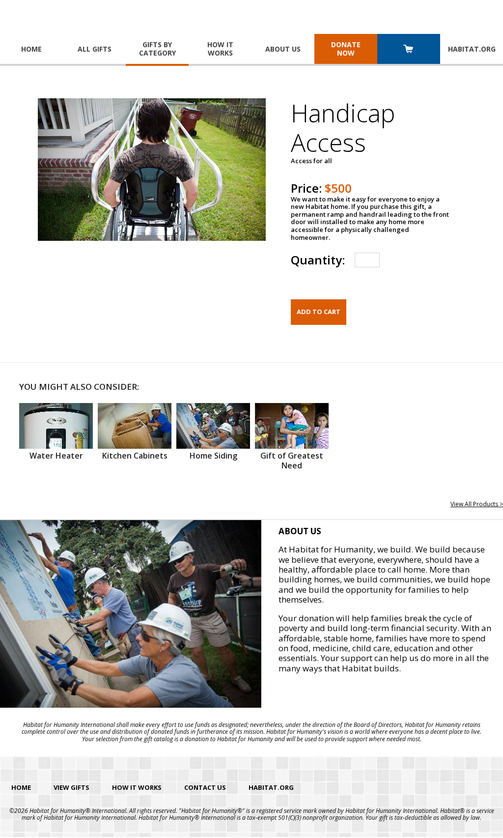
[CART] (408, 50)
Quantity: (318, 260)
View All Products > (476, 504)
